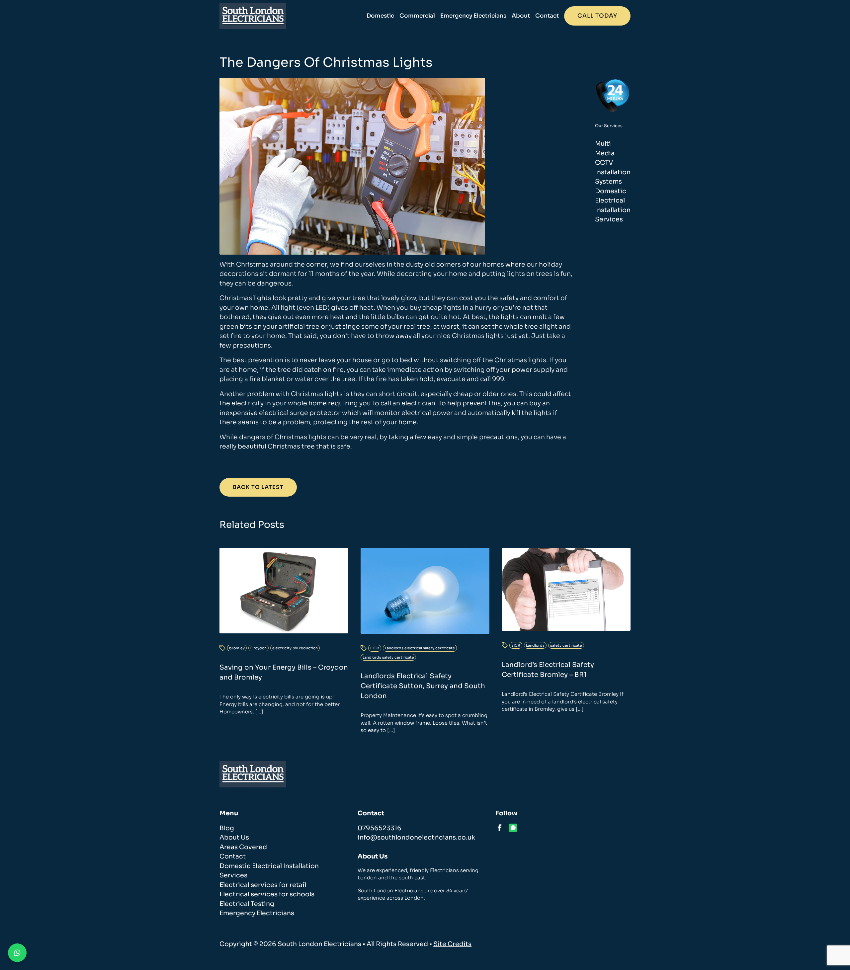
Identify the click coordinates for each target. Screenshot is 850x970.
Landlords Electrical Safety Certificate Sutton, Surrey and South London (423, 686)
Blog (226, 828)
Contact (547, 15)
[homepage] (252, 16)
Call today (597, 15)
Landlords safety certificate (388, 657)
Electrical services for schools (266, 894)
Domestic (380, 15)
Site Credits (452, 944)
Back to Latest (258, 487)
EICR (374, 648)
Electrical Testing (246, 904)
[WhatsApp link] (513, 828)
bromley (237, 648)
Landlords (535, 645)
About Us (234, 838)
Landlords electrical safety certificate (420, 648)
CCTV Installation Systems (613, 172)
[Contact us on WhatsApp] (17, 952)
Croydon (258, 648)
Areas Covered (243, 847)
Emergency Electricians (473, 15)
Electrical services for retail (262, 885)
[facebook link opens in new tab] (499, 828)
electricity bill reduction (295, 648)
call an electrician (408, 403)
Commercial (417, 15)
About (521, 15)
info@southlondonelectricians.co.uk (416, 838)
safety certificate (566, 645)
